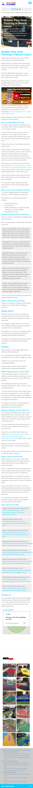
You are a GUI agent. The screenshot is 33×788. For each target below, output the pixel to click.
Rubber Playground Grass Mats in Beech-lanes (16, 778)
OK (24, 623)
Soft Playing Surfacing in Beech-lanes (15, 770)
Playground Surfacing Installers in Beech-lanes (16, 765)
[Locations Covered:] (2, 2)
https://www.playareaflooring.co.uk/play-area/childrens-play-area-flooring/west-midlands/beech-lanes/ (14, 512)
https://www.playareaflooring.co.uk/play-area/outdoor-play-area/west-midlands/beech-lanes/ (15, 534)
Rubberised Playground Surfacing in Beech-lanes (16, 775)
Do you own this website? (12, 623)
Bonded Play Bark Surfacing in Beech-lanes (16, 755)
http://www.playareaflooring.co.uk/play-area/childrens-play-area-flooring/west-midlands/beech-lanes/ (15, 436)
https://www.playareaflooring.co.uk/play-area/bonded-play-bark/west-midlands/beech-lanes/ (15, 523)
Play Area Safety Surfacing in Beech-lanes (16, 763)
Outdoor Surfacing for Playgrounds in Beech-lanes (17, 758)
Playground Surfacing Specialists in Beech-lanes (16, 750)
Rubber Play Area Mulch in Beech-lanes (15, 768)
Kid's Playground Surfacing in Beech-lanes (16, 753)
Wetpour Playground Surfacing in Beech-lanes (15, 782)
